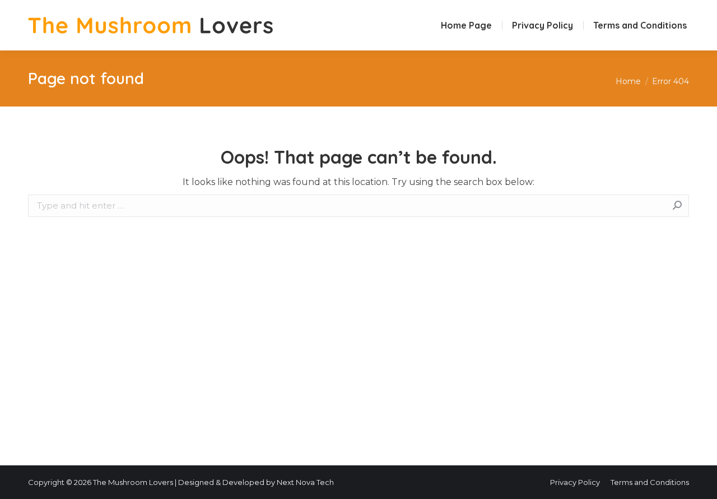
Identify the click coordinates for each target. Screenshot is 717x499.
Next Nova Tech (305, 482)
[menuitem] (466, 25)
